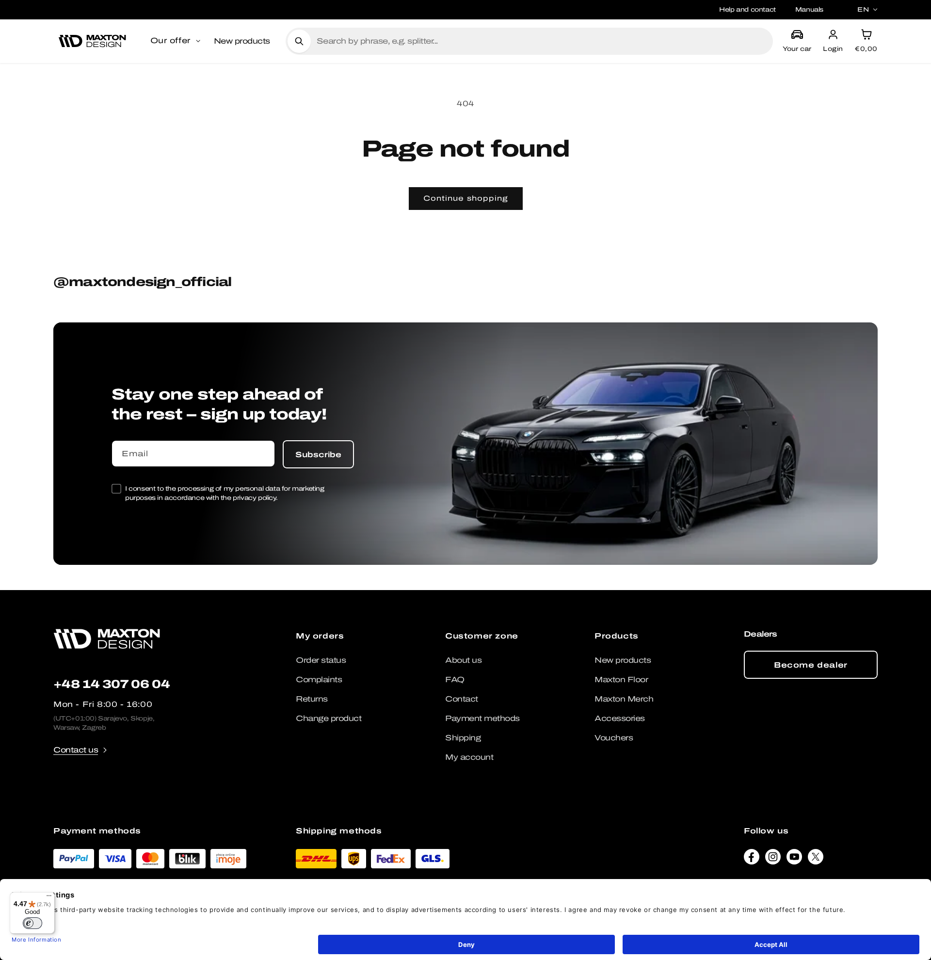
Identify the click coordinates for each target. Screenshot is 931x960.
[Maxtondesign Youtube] (794, 859)
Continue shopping (465, 198)
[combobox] (541, 41)
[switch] (32, 923)
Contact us (75, 749)
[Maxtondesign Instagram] (773, 859)
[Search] (299, 41)
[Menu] (49, 898)
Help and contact (747, 9)
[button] (176, 41)
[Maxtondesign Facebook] (751, 859)
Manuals (809, 9)
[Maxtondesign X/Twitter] (815, 859)
